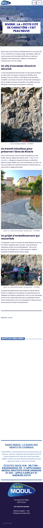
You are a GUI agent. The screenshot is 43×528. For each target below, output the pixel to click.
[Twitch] (6, 523)
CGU (28, 511)
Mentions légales (19, 511)
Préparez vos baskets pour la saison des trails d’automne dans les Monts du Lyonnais (20, 378)
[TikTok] (7, 523)
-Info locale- (21, 19)
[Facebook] (10, 523)
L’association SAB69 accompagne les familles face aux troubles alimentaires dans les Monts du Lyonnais (21, 423)
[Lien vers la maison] (6, 2)
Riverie (3, 54)
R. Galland (9, 317)
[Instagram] (9, 523)
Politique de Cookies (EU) (21, 513)
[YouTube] (3, 523)
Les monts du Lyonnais (21, 506)
